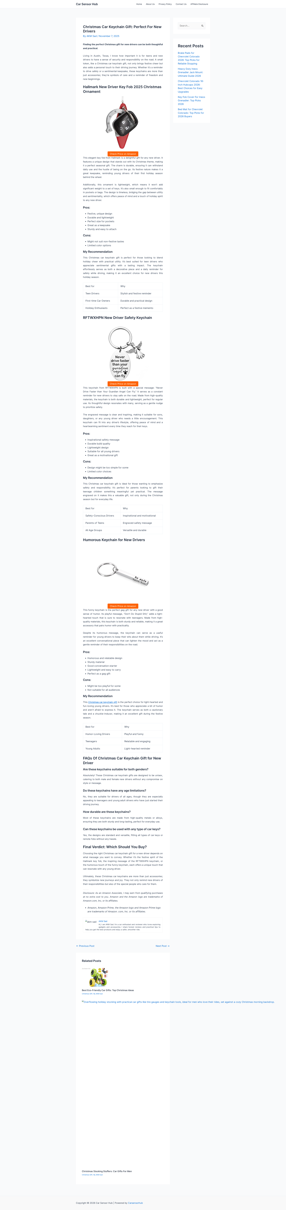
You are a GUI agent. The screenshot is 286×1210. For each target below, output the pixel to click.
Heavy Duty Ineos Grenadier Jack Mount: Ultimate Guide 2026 (190, 72)
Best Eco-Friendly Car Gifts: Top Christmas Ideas (108, 990)
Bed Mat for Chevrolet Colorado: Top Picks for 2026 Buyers (191, 113)
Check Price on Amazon (123, 154)
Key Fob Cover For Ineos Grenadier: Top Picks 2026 (191, 100)
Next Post (163, 946)
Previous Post (85, 946)
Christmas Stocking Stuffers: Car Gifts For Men (107, 1171)
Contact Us (181, 4)
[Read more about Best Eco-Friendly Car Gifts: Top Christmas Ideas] (98, 977)
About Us (150, 4)
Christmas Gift (87, 994)
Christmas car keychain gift (102, 702)
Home (139, 4)
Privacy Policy (165, 4)
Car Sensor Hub (87, 4)
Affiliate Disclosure (199, 4)
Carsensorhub (135, 1203)
